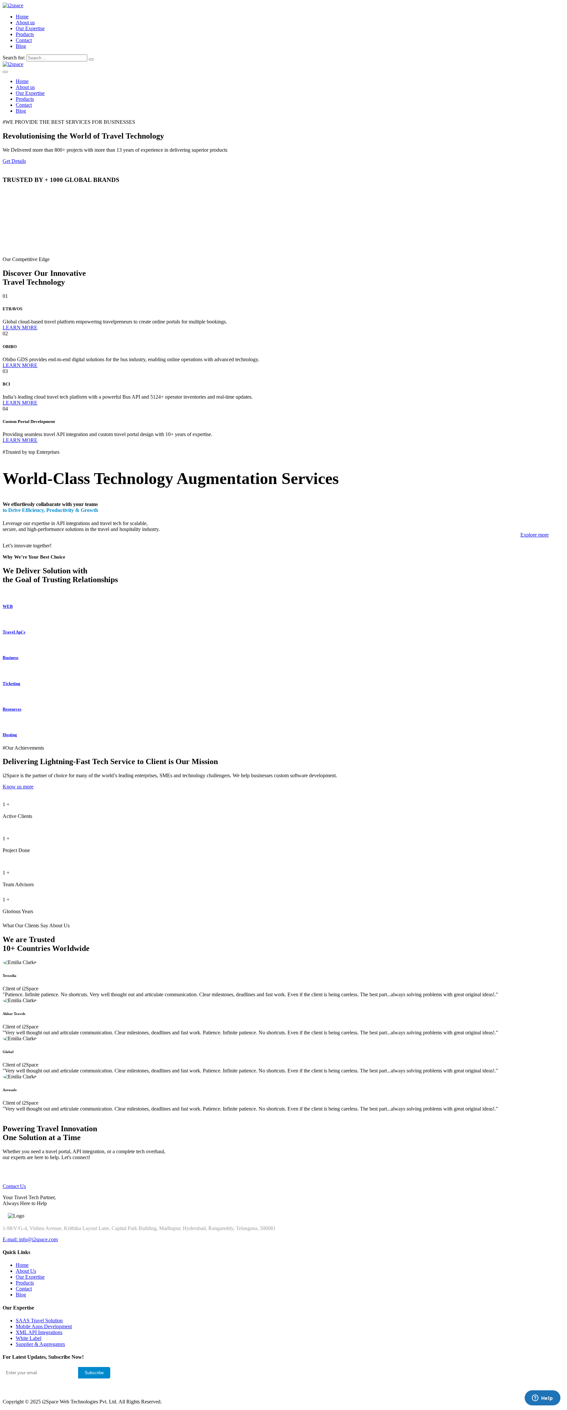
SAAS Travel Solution (39, 1320)
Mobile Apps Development (44, 1326)
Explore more (534, 535)
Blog (21, 46)
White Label (28, 1338)
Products (25, 34)
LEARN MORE (20, 327)
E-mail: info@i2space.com (30, 1239)
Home (22, 16)
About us (25, 22)
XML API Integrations (39, 1332)
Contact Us (14, 1186)
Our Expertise (30, 28)
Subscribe (94, 1372)
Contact (24, 40)
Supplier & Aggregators (40, 1344)
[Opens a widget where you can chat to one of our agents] (542, 1398)
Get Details (14, 161)
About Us (26, 1271)
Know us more (18, 786)
